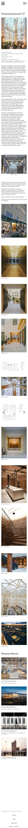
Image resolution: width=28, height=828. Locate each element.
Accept (14, 815)
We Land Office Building (8, 707)
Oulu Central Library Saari (8, 681)
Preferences (14, 823)
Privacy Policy (16, 826)
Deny (14, 819)
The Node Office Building (8, 758)
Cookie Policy (11, 826)
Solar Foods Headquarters (9, 731)
